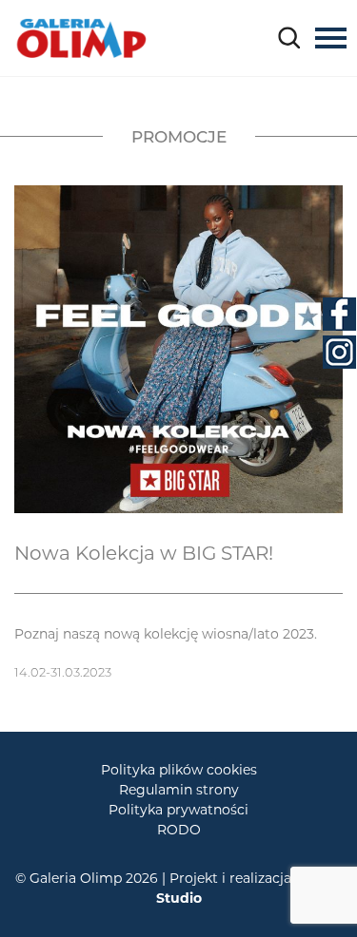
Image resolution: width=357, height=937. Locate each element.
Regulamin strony (179, 789)
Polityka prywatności (178, 809)
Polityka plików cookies (179, 769)
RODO (179, 829)
